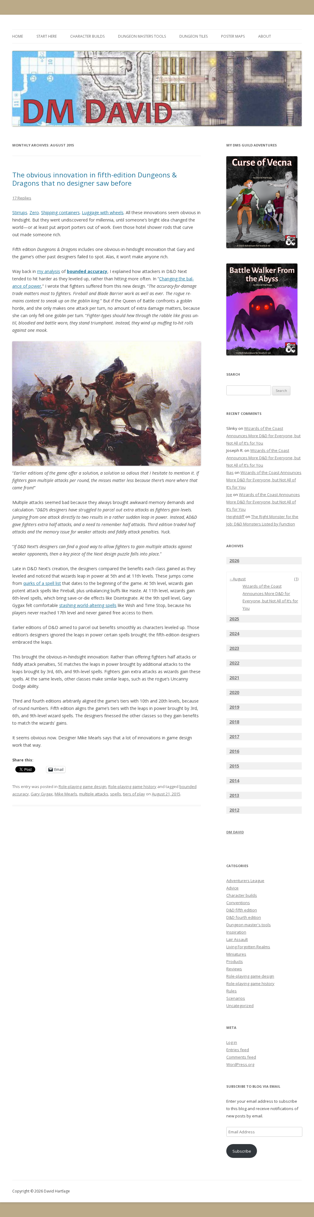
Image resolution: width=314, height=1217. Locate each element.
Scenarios (235, 998)
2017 (234, 736)
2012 (234, 810)
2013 (234, 795)
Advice (232, 888)
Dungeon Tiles (193, 36)
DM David (235, 832)
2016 (234, 751)
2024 (234, 633)
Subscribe (241, 1151)
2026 (234, 560)
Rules (231, 991)
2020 (234, 692)
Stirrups (19, 212)
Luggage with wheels (103, 212)
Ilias (230, 472)
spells (115, 794)
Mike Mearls (66, 794)
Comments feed (241, 1057)
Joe (229, 494)
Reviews (234, 969)
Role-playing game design (82, 786)
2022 (234, 663)
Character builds (241, 895)
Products (234, 961)
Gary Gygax (42, 794)
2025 (234, 619)
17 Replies (21, 198)
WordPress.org (240, 1064)
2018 (234, 722)
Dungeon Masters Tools (142, 36)
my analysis (48, 271)
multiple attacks (93, 794)
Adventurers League (245, 880)
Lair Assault (237, 939)
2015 (234, 766)
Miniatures (236, 954)
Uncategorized (240, 1005)
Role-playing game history (132, 786)
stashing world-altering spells (88, 605)
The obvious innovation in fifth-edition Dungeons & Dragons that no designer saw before (94, 178)
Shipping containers (60, 212)
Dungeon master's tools (248, 924)
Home (17, 36)
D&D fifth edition (241, 910)
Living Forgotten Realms (248, 947)
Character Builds (87, 36)
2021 (234, 678)
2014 (234, 780)
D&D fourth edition (243, 917)
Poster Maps (233, 36)
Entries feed (237, 1049)
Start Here (46, 36)
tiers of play (134, 794)
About (264, 36)
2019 (234, 707)
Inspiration (236, 932)
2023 (234, 648)
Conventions (238, 902)
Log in (231, 1042)
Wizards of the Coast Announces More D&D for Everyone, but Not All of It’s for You (263, 436)
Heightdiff (235, 516)
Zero (34, 212)
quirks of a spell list (42, 583)
